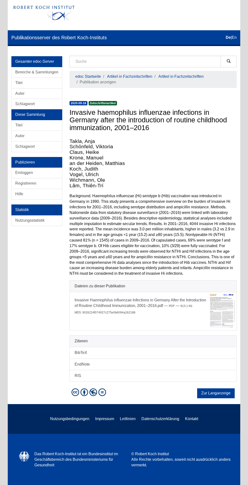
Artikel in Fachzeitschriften (129, 76)
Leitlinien (128, 419)
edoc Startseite (88, 76)
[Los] (229, 61)
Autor (19, 93)
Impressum (104, 419)
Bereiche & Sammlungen (36, 72)
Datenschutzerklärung (160, 419)
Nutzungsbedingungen (69, 419)
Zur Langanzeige (216, 393)
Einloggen (24, 173)
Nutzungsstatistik (30, 220)
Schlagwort (25, 104)
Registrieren (25, 183)
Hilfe (19, 194)
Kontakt (191, 419)
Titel (19, 83)
